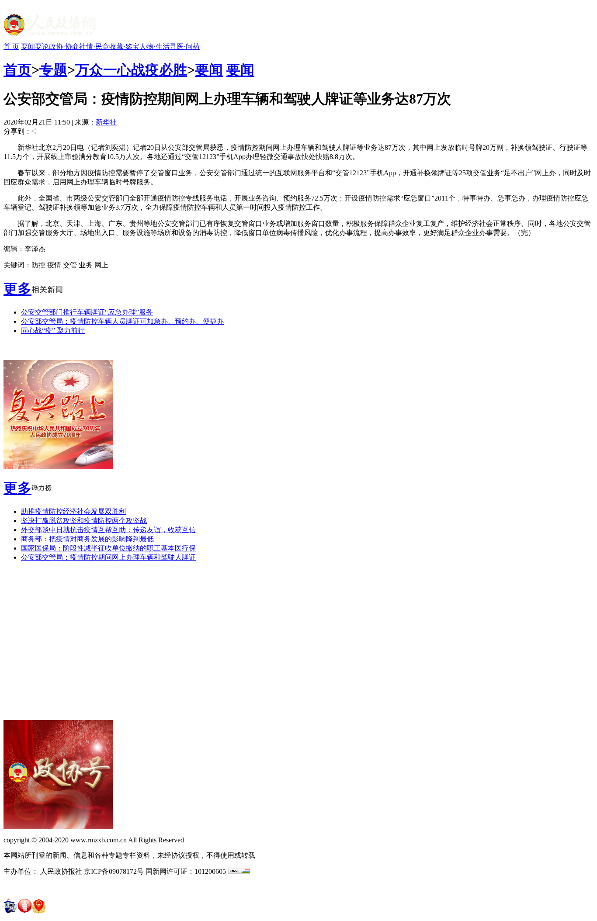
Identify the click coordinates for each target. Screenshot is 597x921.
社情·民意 (94, 46)
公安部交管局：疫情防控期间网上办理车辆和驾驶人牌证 (108, 557)
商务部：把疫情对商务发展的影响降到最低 (87, 539)
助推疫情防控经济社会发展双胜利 (73, 511)
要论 (42, 46)
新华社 (106, 122)
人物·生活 (154, 46)
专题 (53, 70)
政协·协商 (64, 46)
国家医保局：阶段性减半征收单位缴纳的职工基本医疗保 (108, 548)
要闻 (28, 46)
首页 (17, 70)
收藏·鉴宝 (124, 46)
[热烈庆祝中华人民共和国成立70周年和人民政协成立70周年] (58, 467)
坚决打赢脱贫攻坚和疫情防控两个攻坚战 (84, 520)
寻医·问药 (185, 46)
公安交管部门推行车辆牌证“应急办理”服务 (87, 312)
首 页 (11, 46)
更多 (17, 289)
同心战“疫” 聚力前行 (53, 330)
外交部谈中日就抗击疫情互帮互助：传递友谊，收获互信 (108, 529)
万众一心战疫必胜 (131, 70)
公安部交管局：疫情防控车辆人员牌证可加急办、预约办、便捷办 (122, 321)
